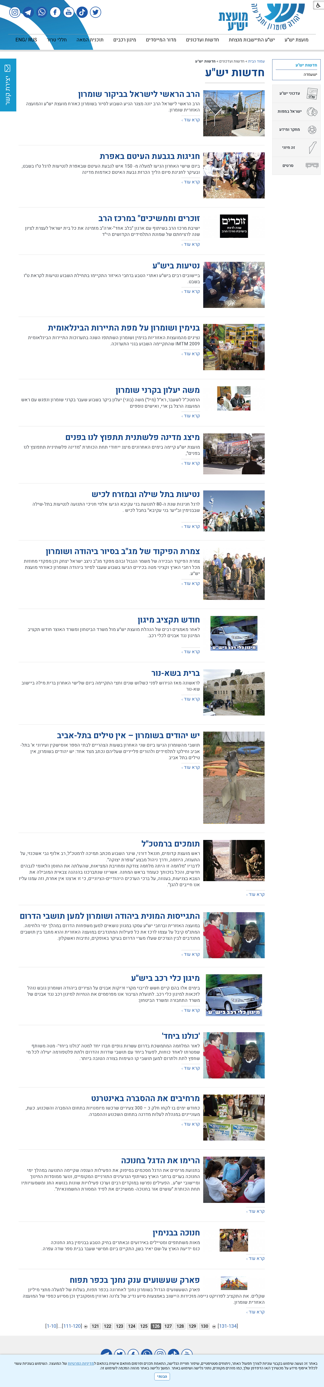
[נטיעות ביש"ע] (234, 285)
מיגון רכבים (124, 39)
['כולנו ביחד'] (234, 1055)
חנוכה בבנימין (176, 1233)
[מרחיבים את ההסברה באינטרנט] (234, 1118)
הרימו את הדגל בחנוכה (160, 1161)
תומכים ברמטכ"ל (171, 844)
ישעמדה (310, 75)
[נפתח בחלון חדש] (95, 12)
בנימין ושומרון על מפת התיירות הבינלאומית (124, 328)
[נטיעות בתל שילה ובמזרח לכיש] (234, 510)
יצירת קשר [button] (8, 90)
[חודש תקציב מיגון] (234, 633)
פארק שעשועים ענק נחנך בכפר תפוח (135, 1280)
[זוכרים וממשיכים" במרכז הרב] (234, 226)
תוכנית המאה (90, 39)
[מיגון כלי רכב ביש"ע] (234, 995)
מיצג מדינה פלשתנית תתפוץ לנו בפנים (132, 437)
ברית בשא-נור (175, 673)
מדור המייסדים (161, 39)
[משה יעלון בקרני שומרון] (234, 398)
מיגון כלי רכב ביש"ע (165, 978)
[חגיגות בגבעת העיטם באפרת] (234, 175)
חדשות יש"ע (235, 73)
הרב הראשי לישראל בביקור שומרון (139, 94)
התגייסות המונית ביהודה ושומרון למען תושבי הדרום (110, 916)
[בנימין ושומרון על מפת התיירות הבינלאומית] (234, 347)
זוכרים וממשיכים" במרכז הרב (149, 219)
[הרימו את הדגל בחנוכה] (234, 1180)
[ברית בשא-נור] (234, 692)
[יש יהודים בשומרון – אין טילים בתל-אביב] (234, 778)
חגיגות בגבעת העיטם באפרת (150, 156)
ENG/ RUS (26, 39)
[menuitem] (296, 39)
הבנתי (162, 1376)
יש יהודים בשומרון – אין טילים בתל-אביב (128, 736)
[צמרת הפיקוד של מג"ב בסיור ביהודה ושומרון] (234, 573)
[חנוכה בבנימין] (234, 1240)
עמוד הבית (256, 61)
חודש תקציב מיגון (169, 620)
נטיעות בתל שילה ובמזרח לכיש (145, 494)
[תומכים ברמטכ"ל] (234, 860)
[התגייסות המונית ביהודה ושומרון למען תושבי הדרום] (234, 935)
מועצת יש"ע (297, 39)
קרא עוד (192, 120)
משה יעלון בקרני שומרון (158, 390)
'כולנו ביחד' (181, 1036)
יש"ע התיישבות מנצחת (252, 39)
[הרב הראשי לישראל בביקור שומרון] (234, 113)
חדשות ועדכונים (202, 39)
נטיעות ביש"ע (176, 266)
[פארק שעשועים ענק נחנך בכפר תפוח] (234, 1283)
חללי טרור (57, 39)
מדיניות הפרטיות (81, 1363)
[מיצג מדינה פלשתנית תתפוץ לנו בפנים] (234, 453)
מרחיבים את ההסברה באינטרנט (145, 1099)
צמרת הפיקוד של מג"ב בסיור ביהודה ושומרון (123, 552)
